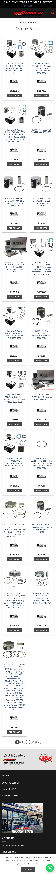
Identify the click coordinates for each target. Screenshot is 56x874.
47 (33, 742)
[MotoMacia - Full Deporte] (28, 13)
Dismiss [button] (28, 6)
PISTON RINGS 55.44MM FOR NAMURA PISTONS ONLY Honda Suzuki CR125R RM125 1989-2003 (41, 463)
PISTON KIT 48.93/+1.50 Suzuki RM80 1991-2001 (41, 131)
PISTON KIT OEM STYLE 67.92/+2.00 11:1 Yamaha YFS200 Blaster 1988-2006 (41, 334)
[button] (3, 13)
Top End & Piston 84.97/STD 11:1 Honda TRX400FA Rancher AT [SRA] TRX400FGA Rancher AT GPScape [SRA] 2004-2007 (42, 268)
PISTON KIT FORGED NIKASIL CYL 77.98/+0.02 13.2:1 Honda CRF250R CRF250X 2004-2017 (41, 598)
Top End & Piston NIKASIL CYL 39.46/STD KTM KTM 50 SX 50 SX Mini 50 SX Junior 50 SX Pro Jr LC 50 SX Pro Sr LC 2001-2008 (14, 136)
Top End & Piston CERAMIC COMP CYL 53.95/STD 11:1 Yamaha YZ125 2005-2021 (14, 398)
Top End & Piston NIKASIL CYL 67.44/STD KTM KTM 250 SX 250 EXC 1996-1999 (14, 334)
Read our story (9, 852)
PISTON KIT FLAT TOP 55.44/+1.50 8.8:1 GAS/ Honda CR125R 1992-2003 (42, 528)
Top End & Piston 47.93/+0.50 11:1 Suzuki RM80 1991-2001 (41, 397)
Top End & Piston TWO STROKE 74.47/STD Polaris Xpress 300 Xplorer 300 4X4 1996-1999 (14, 68)
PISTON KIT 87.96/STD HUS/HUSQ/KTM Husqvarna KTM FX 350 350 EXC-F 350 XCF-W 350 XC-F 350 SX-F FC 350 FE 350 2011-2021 (14, 531)
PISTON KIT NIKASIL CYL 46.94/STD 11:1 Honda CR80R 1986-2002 (41, 202)
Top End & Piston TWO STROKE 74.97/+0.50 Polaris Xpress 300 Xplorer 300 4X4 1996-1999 (14, 267)
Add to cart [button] (14, 95)
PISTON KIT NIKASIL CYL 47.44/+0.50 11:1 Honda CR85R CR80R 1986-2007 (14, 202)
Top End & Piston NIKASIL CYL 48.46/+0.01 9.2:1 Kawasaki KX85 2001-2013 (14, 463)
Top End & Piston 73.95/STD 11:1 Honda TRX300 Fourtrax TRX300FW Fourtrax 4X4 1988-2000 (42, 68)
